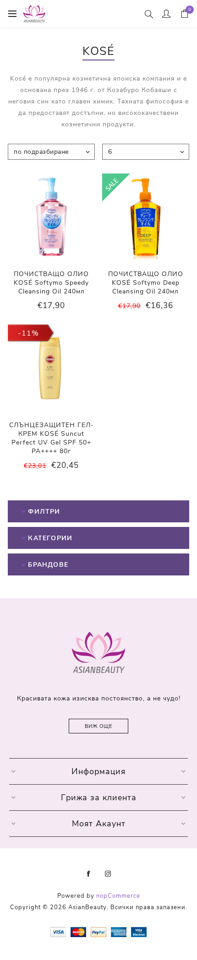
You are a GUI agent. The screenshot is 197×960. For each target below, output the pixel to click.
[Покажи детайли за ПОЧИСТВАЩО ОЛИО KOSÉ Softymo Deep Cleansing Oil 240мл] (145, 217)
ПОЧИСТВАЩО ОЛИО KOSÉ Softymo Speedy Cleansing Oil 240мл (51, 283)
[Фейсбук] (89, 874)
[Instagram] (108, 874)
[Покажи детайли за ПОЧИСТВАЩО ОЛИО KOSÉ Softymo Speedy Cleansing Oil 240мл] (51, 217)
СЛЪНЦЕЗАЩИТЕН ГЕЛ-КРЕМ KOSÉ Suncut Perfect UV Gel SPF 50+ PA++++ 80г (51, 438)
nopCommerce (118, 896)
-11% (28, 333)
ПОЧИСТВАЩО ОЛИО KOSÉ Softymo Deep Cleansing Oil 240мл (145, 283)
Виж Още (98, 726)
